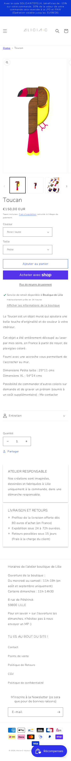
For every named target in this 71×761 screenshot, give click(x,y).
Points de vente (18, 656)
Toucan (18, 48)
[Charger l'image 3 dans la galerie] (53, 185)
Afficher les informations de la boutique (33, 305)
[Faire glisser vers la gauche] (4, 186)
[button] (5, 31)
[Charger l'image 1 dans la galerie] (17, 185)
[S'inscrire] (58, 712)
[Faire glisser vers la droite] (66, 186)
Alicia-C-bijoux (23, 751)
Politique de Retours (21, 665)
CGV (11, 674)
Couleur (7, 224)
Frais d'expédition (27, 214)
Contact (13, 647)
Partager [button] (13, 451)
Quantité (8, 433)
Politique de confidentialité (26, 683)
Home (6, 48)
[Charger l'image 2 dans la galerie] (35, 185)
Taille (6, 241)
